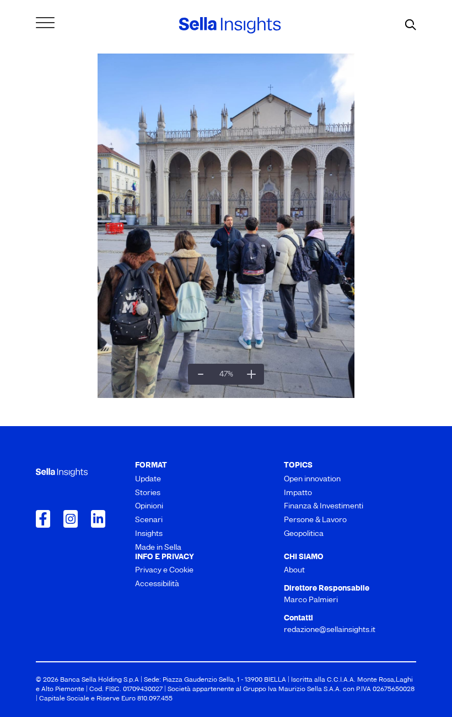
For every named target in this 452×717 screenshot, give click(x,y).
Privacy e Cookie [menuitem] (164, 570)
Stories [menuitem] (147, 493)
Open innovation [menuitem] (312, 479)
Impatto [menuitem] (298, 493)
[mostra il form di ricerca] (410, 25)
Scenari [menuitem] (149, 520)
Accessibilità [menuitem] (157, 584)
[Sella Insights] (229, 25)
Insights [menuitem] (149, 534)
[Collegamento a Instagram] (70, 519)
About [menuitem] (294, 570)
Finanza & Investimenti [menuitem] (323, 506)
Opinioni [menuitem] (149, 506)
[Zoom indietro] (200, 374)
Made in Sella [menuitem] (158, 548)
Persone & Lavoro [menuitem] (315, 520)
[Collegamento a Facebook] (43, 519)
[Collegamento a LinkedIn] (98, 519)
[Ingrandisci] (251, 374)
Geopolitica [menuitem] (304, 534)
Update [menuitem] (148, 479)
